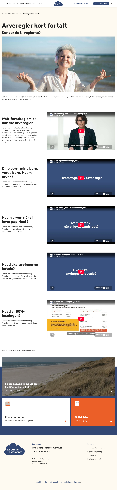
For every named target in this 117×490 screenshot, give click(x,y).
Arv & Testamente (15, 14)
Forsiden (5, 14)
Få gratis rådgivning (94, 452)
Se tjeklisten (91, 455)
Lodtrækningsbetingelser (70, 482)
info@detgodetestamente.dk (47, 447)
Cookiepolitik (41, 482)
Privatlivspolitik (53, 482)
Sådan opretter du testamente (98, 448)
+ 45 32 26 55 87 (41, 451)
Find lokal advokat (94, 459)
